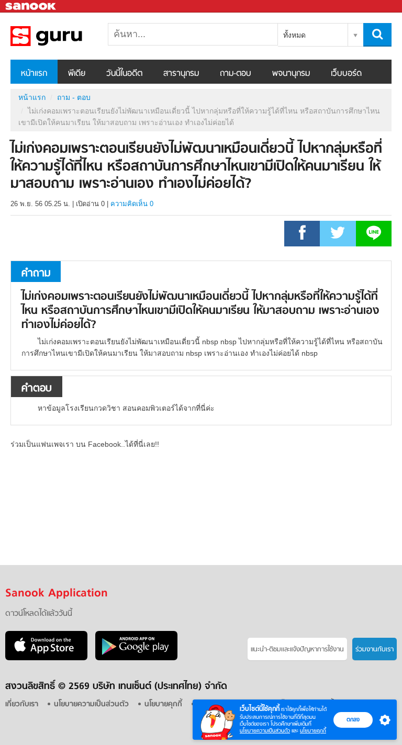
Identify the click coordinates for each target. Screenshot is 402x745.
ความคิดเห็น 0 (131, 204)
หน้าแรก (34, 74)
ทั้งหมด (294, 35)
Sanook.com (31, 6)
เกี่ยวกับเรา (21, 704)
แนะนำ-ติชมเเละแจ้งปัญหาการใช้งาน (297, 649)
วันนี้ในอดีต (124, 74)
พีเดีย (76, 74)
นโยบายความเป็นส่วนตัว (265, 730)
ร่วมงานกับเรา (374, 649)
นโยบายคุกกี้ (313, 730)
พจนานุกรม (291, 74)
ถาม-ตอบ (235, 74)
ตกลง (353, 719)
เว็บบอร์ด (346, 74)
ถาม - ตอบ (74, 97)
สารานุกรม (181, 74)
